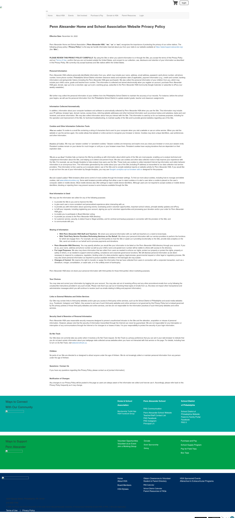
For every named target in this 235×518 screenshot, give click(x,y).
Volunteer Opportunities (128, 440)
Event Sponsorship (151, 444)
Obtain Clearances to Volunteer (157, 478)
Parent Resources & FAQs (154, 491)
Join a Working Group (127, 446)
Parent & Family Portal (190, 416)
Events (71, 15)
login (184, 2)
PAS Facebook (149, 418)
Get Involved (82, 15)
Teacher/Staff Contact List (154, 415)
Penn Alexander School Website (157, 412)
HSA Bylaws (123, 489)
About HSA (60, 15)
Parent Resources (129, 15)
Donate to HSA (112, 15)
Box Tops (185, 452)
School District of (188, 411)
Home (50, 15)
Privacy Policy (28, 510)
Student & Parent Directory (155, 481)
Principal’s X (148, 423)
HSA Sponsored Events (190, 478)
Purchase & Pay (97, 15)
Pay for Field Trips (189, 448)
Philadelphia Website (190, 414)
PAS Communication (152, 408)
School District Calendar (152, 488)
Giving (146, 448)
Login (142, 15)
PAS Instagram (149, 420)
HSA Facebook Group (126, 413)
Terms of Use (61, 60)
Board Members (124, 485)
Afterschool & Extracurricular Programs (197, 481)
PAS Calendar (148, 485)
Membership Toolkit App (127, 411)
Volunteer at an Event (127, 443)
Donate (147, 440)
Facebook (185, 419)
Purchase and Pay (189, 440)
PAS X (184, 422)
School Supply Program (191, 444)
